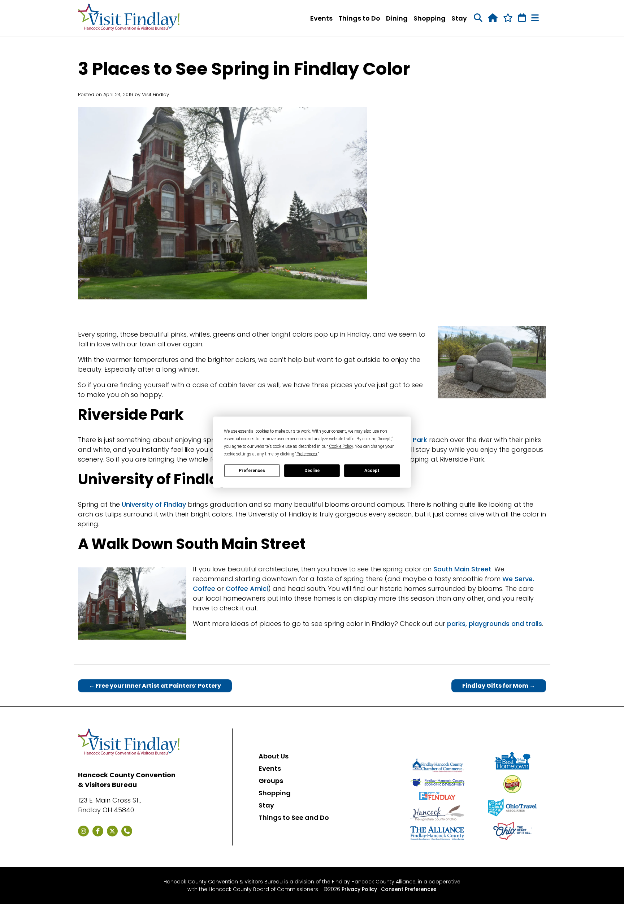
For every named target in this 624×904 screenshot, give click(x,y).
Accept (372, 470)
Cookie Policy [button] (341, 446)
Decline (312, 470)
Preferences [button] (306, 453)
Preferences (252, 470)
